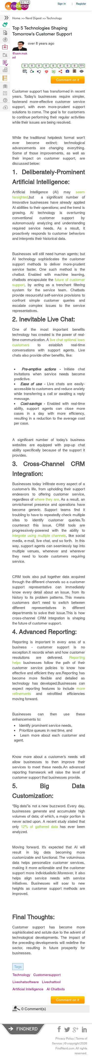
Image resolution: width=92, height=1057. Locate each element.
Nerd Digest (33, 18)
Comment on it (67, 80)
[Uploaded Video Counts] (74, 70)
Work (5, 47)
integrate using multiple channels (39, 535)
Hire (5, 24)
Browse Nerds (5, 39)
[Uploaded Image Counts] (67, 70)
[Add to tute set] (24, 70)
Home (16, 18)
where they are (47, 499)
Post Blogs (5, 107)
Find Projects (5, 54)
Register (81, 3)
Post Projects (5, 32)
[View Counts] (81, 70)
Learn (5, 78)
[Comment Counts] (53, 70)
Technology (54, 18)
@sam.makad (19, 55)
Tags (18, 967)
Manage (5, 62)
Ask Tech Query (5, 100)
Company (5, 70)
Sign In (62, 3)
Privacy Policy (64, 1038)
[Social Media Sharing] (60, 70)
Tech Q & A (5, 93)
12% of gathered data (39, 827)
